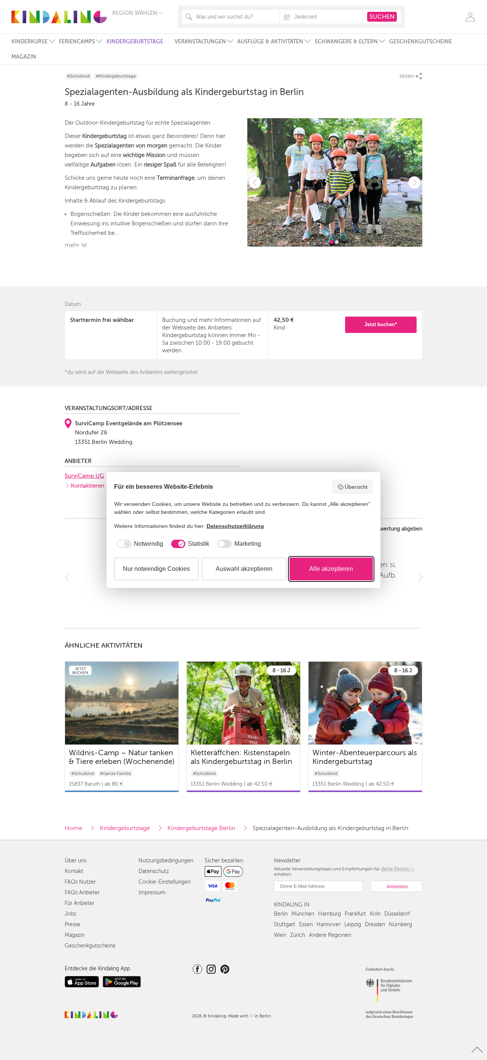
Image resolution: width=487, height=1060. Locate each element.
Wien (280, 935)
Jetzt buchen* (380, 324)
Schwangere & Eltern (346, 41)
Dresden (375, 924)
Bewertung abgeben (397, 529)
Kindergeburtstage (135, 41)
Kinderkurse (29, 41)
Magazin (23, 57)
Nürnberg (400, 924)
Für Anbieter (79, 903)
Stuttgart (284, 924)
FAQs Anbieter (82, 892)
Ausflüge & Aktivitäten (270, 41)
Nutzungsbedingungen (165, 861)
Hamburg (329, 914)
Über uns (75, 861)
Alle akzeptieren (331, 569)
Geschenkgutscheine (420, 41)
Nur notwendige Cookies (156, 569)
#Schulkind (78, 76)
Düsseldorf (397, 914)
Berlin (281, 914)
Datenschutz (153, 871)
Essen (306, 924)
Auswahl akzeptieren (244, 569)
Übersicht (356, 487)
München (302, 914)
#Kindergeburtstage (116, 76)
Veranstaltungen (200, 41)
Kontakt (74, 871)
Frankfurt (355, 914)
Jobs (70, 914)
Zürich (297, 935)
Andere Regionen (330, 935)
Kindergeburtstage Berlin (201, 828)
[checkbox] (138, 543)
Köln (375, 914)
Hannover (329, 924)
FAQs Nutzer (80, 882)
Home (73, 828)
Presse (72, 924)
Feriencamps (77, 41)
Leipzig (352, 924)
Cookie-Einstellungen (164, 882)
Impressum (152, 892)
